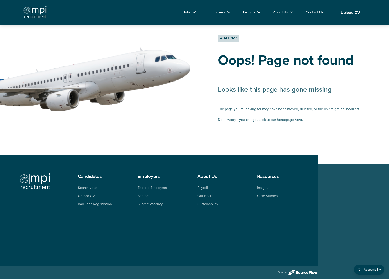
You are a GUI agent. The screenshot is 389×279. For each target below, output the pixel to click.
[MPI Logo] (35, 181)
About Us (280, 12)
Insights (249, 12)
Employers (216, 12)
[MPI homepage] (35, 12)
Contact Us (315, 12)
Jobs (187, 12)
